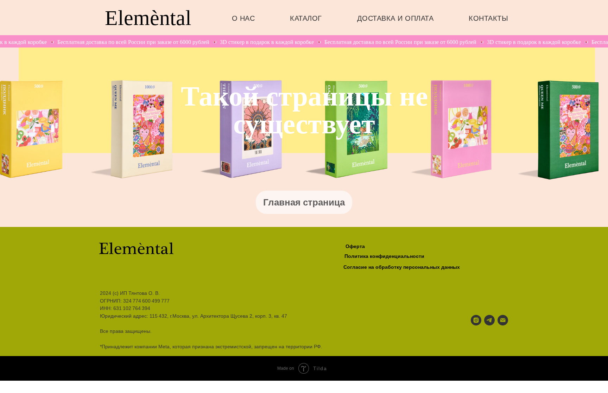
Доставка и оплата (395, 18)
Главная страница (304, 202)
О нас (243, 18)
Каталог (306, 18)
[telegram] (489, 320)
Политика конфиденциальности (384, 256)
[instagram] (476, 320)
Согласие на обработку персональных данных (401, 267)
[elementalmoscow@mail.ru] (503, 320)
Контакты (488, 18)
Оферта (355, 246)
